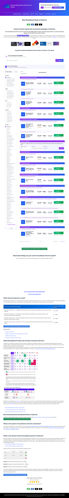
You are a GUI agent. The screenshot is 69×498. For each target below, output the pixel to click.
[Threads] (40, 24)
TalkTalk (7, 402)
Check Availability (58, 7)
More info (55, 85)
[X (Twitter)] (36, 24)
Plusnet (17, 401)
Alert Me (61, 148)
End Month (33, 146)
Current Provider (23, 146)
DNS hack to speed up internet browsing (13, 337)
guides (10, 495)
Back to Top (56, 241)
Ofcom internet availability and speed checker (14, 445)
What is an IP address (9, 331)
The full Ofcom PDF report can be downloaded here (15, 409)
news (7, 495)
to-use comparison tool (19, 495)
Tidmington (49, 495)
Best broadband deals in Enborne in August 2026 (14, 407)
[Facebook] (32, 24)
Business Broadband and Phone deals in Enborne (42, 417)
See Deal (58, 82)
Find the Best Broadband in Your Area (50, 5)
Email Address (45, 146)
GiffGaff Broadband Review (10, 335)
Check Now (60, 60)
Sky (20, 401)
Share (62, 85)
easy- (14, 495)
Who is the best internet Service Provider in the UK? (15, 411)
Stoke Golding (54, 495)
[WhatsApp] (28, 24)
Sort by (22, 71)
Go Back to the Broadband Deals (34, 294)
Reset (12, 228)
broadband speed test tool (56, 494)
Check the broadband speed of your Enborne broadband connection (40, 426)
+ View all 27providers (11, 224)
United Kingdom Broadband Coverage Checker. (14, 444)
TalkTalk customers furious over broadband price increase (16, 333)
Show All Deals (62, 241)
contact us (54, 36)
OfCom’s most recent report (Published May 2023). (45, 348)
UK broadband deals (43, 495)
